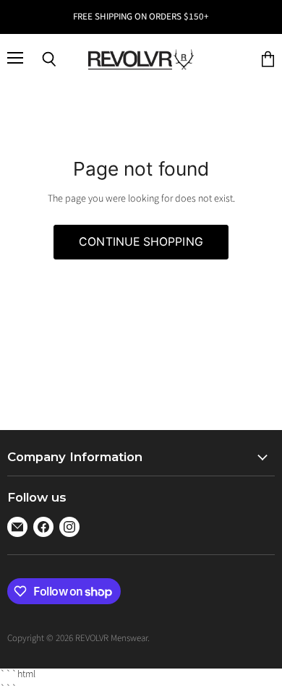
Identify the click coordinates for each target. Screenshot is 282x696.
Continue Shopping (141, 242)
